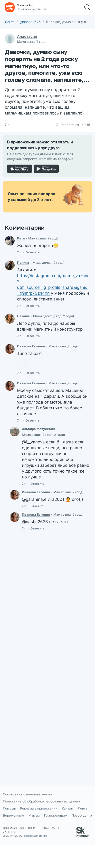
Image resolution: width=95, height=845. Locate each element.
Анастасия (27, 36)
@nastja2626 (30, 22)
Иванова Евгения (31, 346)
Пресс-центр (82, 815)
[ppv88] (10, 265)
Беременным (13, 815)
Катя (21, 238)
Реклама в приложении (38, 808)
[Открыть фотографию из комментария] (22, 363)
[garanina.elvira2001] (14, 431)
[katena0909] (10, 241)
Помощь (9, 808)
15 (88, 125)
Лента (10, 22)
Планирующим (55, 815)
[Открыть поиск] (87, 7)
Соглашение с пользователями (27, 794)
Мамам (34, 815)
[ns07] (10, 319)
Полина (23, 262)
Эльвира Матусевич (38, 429)
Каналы (68, 808)
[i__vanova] (10, 349)
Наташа (23, 316)
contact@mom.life (35, 835)
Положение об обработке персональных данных (41, 801)
